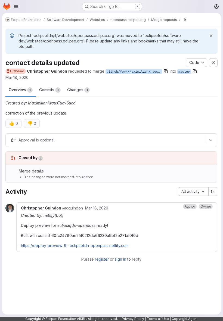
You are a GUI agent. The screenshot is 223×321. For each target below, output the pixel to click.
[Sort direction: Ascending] (213, 191)
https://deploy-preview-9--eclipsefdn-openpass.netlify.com (75, 245)
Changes (77, 89)
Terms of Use (158, 319)
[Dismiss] (211, 35)
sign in (120, 259)
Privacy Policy (133, 319)
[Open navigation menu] (16, 6)
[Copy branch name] (166, 71)
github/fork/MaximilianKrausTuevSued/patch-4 (134, 71)
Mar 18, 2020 (17, 77)
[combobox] (193, 191)
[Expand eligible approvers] (210, 140)
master (184, 71)
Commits (49, 89)
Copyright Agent (185, 319)
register (102, 259)
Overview (20, 89)
